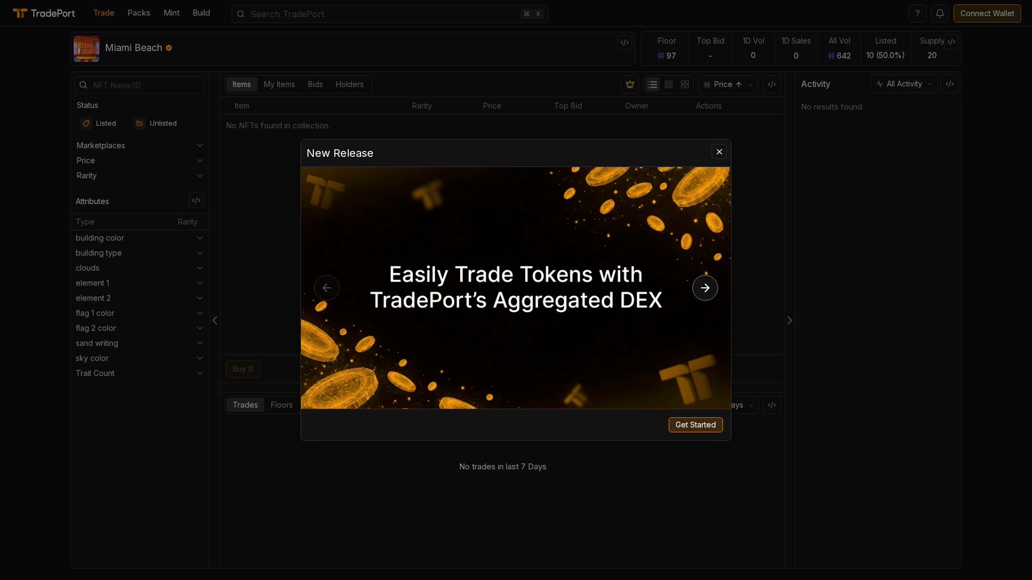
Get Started (696, 424)
